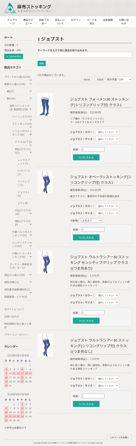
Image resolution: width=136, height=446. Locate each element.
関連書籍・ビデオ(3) (15, 296)
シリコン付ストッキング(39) (22, 132)
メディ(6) (23, 203)
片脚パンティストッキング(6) (22, 255)
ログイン (76, 20)
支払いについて (60, 21)
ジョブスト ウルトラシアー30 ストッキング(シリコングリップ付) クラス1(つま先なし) (99, 345)
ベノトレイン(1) (24, 183)
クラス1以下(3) (23, 142)
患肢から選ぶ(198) (14, 84)
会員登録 (108, 20)
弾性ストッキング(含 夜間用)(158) (19, 107)
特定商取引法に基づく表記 (18, 325)
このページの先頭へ (119, 437)
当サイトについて (14, 309)
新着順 (100, 79)
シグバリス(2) (24, 172)
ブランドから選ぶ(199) (17, 76)
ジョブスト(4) (24, 193)
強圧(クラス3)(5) (22, 222)
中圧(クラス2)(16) (22, 211)
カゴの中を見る (13, 56)
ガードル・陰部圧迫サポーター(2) (21, 265)
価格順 (87, 79)
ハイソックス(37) (22, 116)
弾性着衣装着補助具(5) (17, 289)
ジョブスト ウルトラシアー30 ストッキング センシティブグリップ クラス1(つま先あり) (99, 262)
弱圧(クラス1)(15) (22, 150)
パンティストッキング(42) (22, 244)
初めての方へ (44, 21)
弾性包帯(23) (11, 282)
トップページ (12, 21)
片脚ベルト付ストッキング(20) (22, 233)
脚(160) (11, 98)
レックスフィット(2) (24, 161)
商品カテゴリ (28, 21)
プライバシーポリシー (16, 334)
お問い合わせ (124, 21)
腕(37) (10, 91)
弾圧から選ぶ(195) (14, 275)
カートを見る (92, 21)
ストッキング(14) (22, 124)
